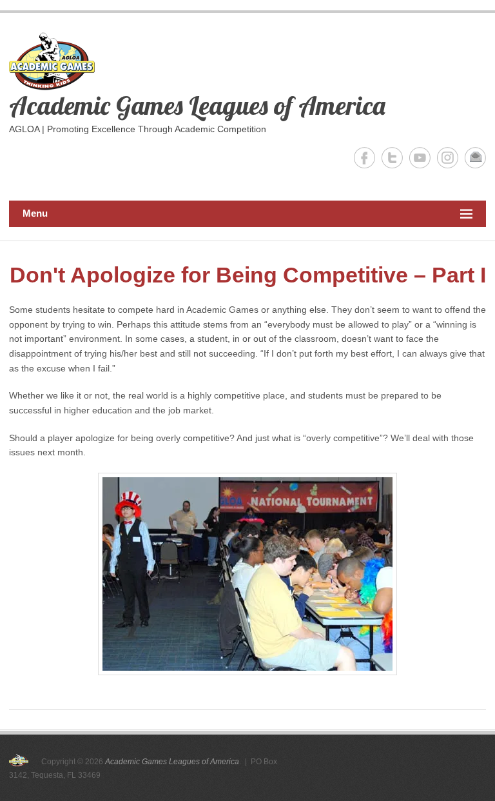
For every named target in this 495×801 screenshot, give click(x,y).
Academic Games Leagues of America (197, 105)
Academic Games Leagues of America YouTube (420, 157)
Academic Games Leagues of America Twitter (392, 157)
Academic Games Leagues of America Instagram (447, 157)
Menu (35, 213)
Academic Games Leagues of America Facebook (364, 157)
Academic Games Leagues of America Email (475, 157)
